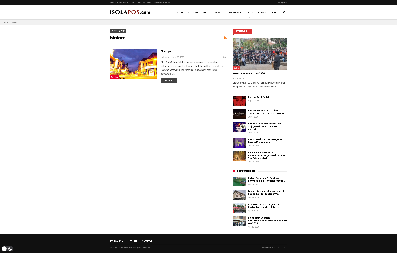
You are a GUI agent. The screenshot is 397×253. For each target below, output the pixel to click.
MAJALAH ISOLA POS (119, 2)
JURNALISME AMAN (162, 2)
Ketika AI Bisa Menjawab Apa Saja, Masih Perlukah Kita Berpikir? (264, 126)
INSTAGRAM (116, 240)
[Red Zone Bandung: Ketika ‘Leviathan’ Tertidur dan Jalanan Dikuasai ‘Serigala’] (239, 114)
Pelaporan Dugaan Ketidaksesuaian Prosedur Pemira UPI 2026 (267, 220)
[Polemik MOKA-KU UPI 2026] (260, 54)
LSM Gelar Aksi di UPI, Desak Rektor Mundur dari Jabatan (264, 206)
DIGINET (283, 247)
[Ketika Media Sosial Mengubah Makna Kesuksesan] (239, 143)
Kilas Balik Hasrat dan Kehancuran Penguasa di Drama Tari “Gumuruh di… (266, 155)
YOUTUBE (147, 240)
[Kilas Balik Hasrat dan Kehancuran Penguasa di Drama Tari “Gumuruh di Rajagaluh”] (239, 156)
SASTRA (219, 12)
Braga (166, 51)
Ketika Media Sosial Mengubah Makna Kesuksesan (265, 141)
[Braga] (133, 64)
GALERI (274, 12)
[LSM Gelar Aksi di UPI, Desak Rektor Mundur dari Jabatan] (239, 208)
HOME (180, 12)
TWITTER (133, 240)
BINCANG (193, 12)
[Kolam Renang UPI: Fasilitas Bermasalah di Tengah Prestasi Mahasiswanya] (239, 181)
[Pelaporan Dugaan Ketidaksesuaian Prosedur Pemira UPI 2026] (239, 221)
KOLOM (249, 12)
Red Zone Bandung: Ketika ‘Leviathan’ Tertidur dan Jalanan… (267, 112)
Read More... (168, 80)
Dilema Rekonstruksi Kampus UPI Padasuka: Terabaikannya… (266, 192)
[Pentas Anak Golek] (239, 101)
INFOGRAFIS (234, 12)
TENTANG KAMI (144, 2)
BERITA (206, 12)
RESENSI (262, 12)
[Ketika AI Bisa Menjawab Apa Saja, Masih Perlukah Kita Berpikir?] (239, 127)
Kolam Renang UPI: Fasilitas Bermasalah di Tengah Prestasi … (267, 179)
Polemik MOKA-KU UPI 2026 (249, 73)
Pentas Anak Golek (259, 97)
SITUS (133, 2)
